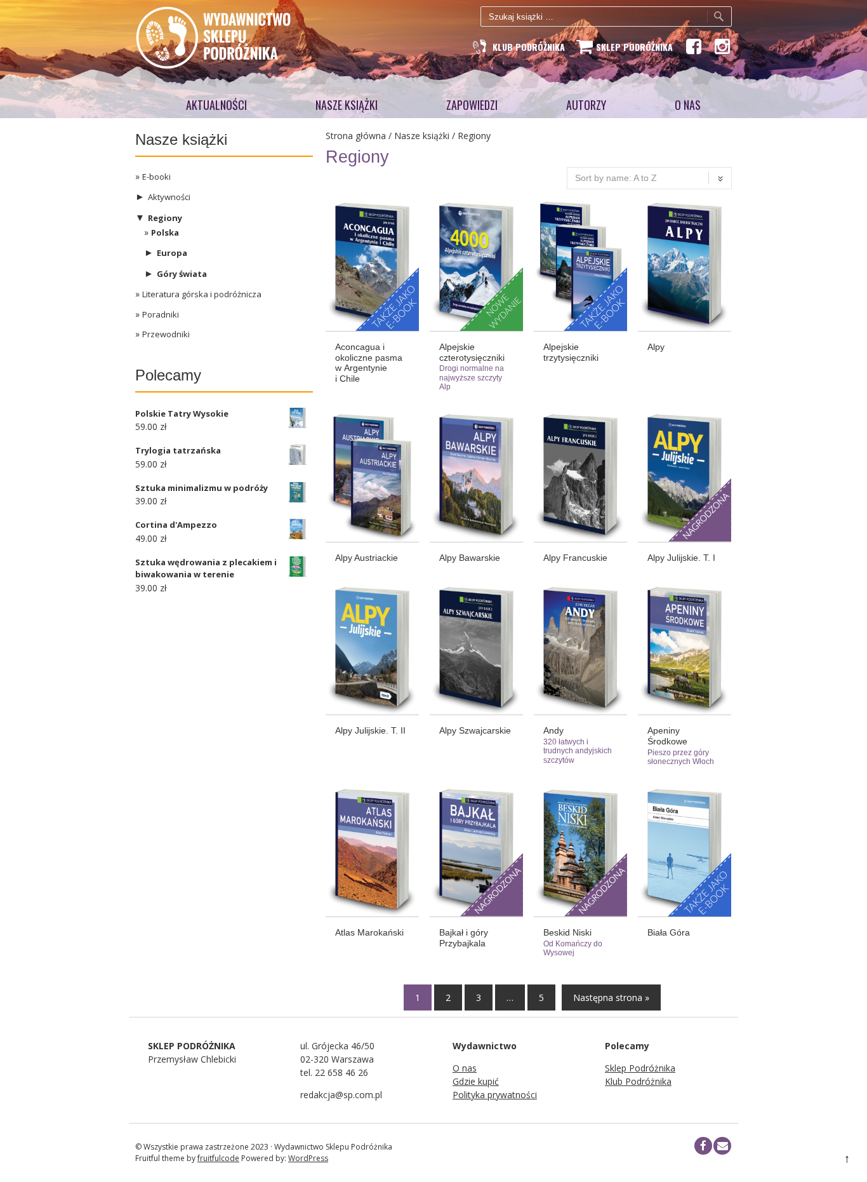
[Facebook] (693, 46)
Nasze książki (346, 105)
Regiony (165, 218)
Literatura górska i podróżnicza (201, 294)
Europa (172, 253)
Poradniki (160, 314)
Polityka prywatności (495, 1095)
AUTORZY (586, 105)
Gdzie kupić (476, 1081)
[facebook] (703, 1145)
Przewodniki (166, 334)
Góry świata (182, 273)
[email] (722, 1145)
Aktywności (169, 197)
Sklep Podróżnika (640, 1068)
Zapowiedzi (472, 105)
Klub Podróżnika (638, 1081)
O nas (465, 1068)
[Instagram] (721, 46)
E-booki (156, 176)
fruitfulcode (218, 1158)
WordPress (308, 1158)
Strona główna (356, 136)
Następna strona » (611, 997)
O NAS (688, 105)
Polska (165, 232)
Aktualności (216, 105)
